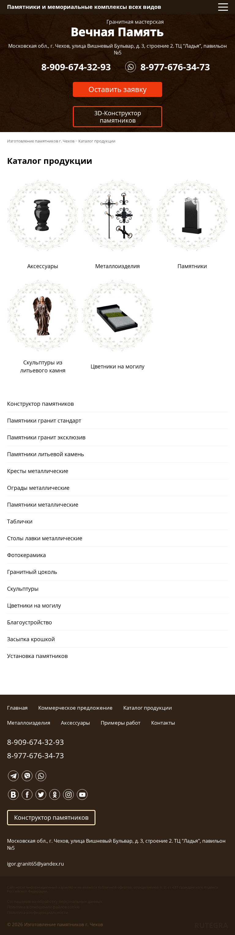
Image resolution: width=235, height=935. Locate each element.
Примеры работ (120, 722)
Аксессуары (75, 722)
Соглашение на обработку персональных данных (54, 901)
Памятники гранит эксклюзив (46, 437)
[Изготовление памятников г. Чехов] (117, 27)
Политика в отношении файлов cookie (43, 907)
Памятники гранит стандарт (44, 420)
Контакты (163, 722)
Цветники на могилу (34, 605)
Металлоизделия (28, 722)
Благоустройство (29, 622)
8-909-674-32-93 (76, 67)
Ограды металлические (38, 487)
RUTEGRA (211, 925)
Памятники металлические (42, 504)
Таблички (19, 521)
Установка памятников (37, 656)
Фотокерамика (26, 555)
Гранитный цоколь (32, 571)
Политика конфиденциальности (37, 912)
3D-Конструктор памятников (117, 116)
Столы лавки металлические (44, 538)
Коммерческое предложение (75, 707)
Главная (17, 707)
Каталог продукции (147, 707)
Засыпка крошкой (31, 639)
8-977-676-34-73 (175, 67)
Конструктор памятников (40, 403)
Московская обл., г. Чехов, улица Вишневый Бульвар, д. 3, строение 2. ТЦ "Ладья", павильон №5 (117, 49)
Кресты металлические (37, 471)
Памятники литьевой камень (45, 454)
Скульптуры (23, 588)
